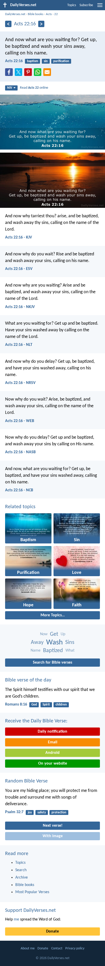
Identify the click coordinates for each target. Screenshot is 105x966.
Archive (21, 878)
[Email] (48, 74)
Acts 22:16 (14, 61)
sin (46, 61)
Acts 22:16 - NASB (20, 452)
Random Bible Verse (26, 781)
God (34, 704)
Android (52, 753)
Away (37, 642)
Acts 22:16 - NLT (18, 345)
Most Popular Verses (32, 892)
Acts (49, 14)
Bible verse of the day (28, 680)
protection (58, 812)
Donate (52, 931)
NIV (9, 87)
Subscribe (86, 5)
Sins (69, 642)
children (61, 704)
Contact (56, 948)
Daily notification (52, 732)
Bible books (35, 14)
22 (56, 14)
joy (30, 812)
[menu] (100, 7)
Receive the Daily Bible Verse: (36, 721)
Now (43, 634)
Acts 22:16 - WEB (19, 421)
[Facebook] (10, 74)
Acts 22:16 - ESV (18, 269)
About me (28, 948)
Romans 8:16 (16, 704)
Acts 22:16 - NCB (19, 490)
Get (54, 634)
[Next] (41, 24)
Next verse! (52, 826)
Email (52, 742)
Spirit (46, 704)
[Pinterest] (29, 74)
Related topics (20, 506)
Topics (71, 5)
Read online (34, 88)
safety (41, 812)
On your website (52, 764)
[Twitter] (19, 74)
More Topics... (53, 615)
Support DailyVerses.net (30, 910)
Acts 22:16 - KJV (18, 237)
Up (63, 634)
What (69, 651)
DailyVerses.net (15, 14)
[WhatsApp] (39, 72)
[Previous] (8, 24)
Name (36, 651)
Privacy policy (74, 948)
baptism (32, 61)
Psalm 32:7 (14, 812)
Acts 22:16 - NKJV (20, 307)
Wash (54, 642)
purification (61, 61)
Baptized (53, 651)
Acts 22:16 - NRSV (20, 383)
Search (21, 870)
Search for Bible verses (52, 663)
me (16, 919)
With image (53, 836)
